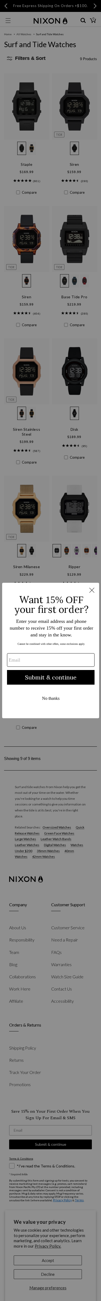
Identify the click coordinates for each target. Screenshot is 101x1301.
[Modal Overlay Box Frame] (50, 650)
